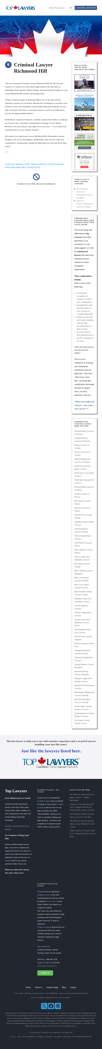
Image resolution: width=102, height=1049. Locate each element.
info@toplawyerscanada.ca (47, 966)
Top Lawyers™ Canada (32, 1036)
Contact (73, 987)
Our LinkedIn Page (52, 993)
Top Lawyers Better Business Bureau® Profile (73, 993)
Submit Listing (52, 987)
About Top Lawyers (57, 8)
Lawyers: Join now (86, 8)
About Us (39, 987)
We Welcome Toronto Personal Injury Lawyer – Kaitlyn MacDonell (82, 797)
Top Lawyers (52, 901)
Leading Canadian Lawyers (58, 1036)
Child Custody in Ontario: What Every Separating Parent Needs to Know (83, 834)
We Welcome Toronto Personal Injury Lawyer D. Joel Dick (82, 815)
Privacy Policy (19, 993)
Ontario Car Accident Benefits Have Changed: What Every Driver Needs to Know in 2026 (82, 807)
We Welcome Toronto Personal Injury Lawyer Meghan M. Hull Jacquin (82, 824)
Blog (64, 987)
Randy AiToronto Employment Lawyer (84, 204)
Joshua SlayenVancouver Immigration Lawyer (84, 192)
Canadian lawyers (87, 1013)
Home (28, 987)
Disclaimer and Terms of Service (35, 993)
